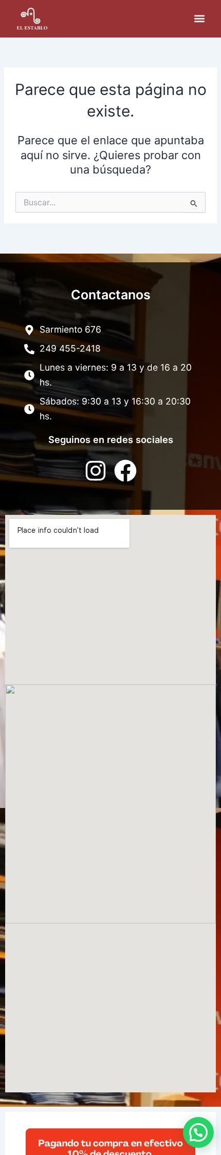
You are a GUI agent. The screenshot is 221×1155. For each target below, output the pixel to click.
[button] (199, 18)
